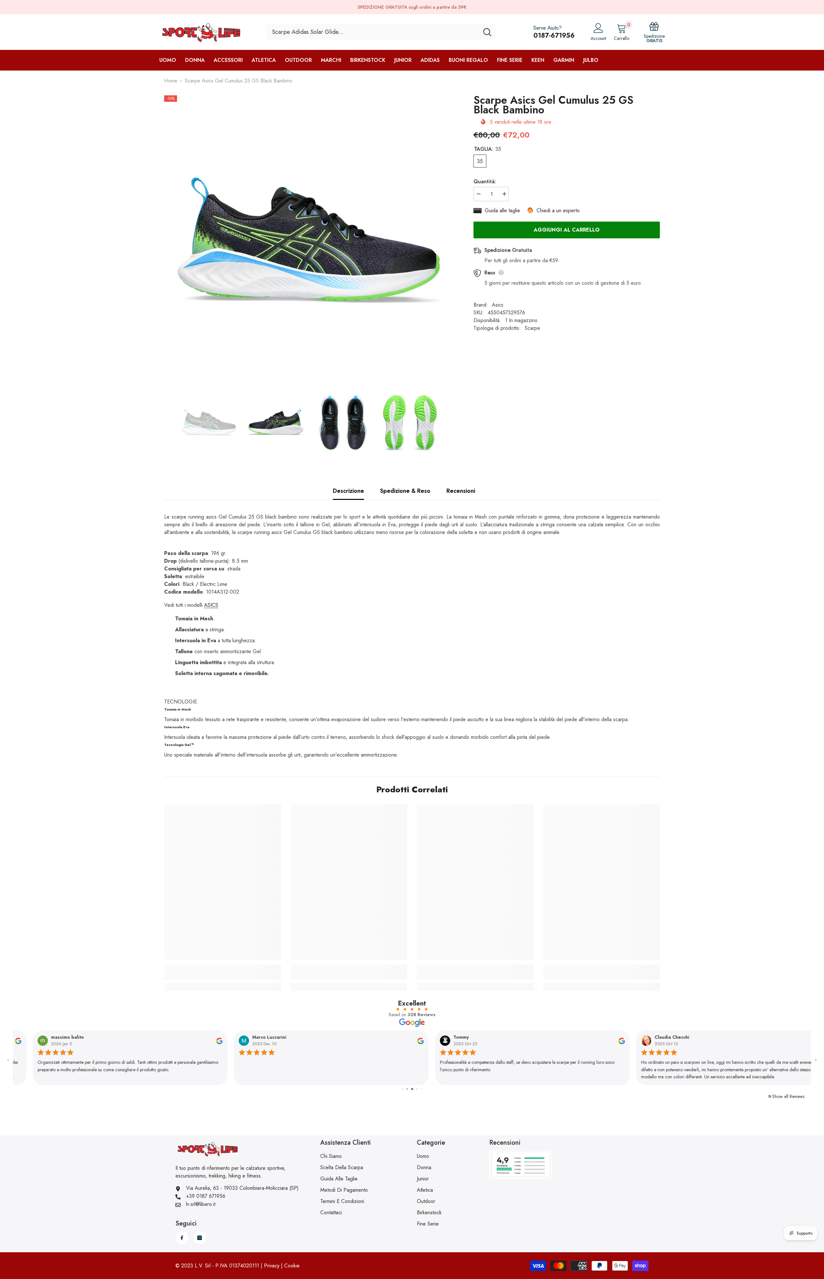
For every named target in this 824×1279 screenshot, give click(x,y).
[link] (222, 976)
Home (170, 80)
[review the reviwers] (199, 1040)
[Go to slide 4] (408, 1089)
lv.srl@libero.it (200, 1204)
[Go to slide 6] (417, 1089)
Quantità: (484, 181)
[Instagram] (199, 1237)
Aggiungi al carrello (567, 230)
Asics (497, 305)
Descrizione (348, 491)
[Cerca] (381, 32)
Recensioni (460, 491)
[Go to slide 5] (413, 1089)
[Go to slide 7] (421, 1089)
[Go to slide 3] (403, 1089)
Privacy (271, 1265)
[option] (309, 240)
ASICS (211, 605)
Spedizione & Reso (405, 491)
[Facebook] (181, 1237)
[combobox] (372, 32)
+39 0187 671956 (205, 1196)
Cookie (292, 1265)
